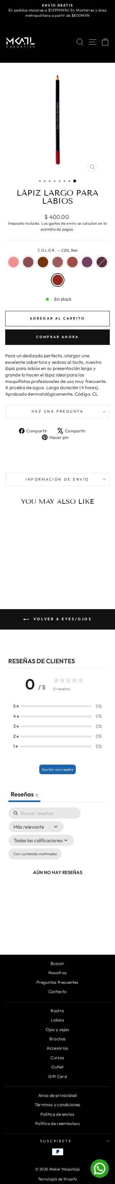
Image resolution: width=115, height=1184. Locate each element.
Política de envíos (57, 1114)
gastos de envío (63, 223)
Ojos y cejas (57, 1029)
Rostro (57, 1010)
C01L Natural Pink (13, 262)
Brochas (57, 1039)
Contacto (57, 991)
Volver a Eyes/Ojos (62, 619)
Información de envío (57, 479)
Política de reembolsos (57, 1123)
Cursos (57, 1057)
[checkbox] (35, 853)
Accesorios (57, 1048)
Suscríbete (56, 1141)
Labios (57, 1020)
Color (57, 250)
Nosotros (57, 972)
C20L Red (58, 280)
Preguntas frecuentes (57, 982)
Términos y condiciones (57, 1104)
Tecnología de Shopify (57, 1179)
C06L (72, 262)
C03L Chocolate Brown (43, 262)
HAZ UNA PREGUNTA (58, 411)
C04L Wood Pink (58, 262)
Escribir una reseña (57, 769)
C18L (102, 262)
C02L (28, 262)
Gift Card (57, 1076)
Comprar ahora (57, 337)
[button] (57, 706)
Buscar (57, 963)
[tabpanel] (57, 873)
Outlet (57, 1067)
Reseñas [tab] (24, 794)
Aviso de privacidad (57, 1095)
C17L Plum (87, 262)
